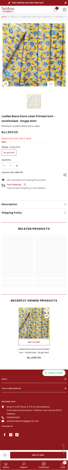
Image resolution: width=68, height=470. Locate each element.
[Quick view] (46, 316)
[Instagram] (11, 435)
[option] (34, 54)
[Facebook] (5, 435)
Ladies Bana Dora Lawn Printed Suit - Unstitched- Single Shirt (34, 351)
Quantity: (6, 160)
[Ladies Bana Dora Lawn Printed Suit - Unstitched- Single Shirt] (34, 323)
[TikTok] (17, 435)
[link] (5, 455)
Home (4, 17)
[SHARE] (64, 175)
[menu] (64, 10)
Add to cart (38, 455)
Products (14, 17)
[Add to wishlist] (46, 310)
